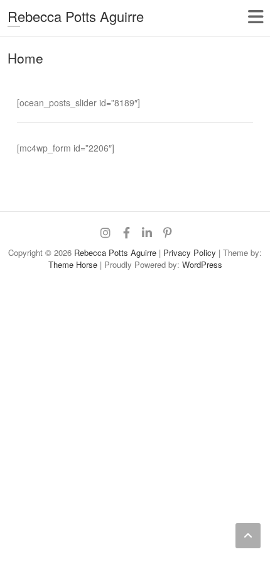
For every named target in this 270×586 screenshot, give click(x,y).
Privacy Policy (189, 252)
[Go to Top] (248, 535)
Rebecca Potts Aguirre (76, 16)
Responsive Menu (255, 16)
